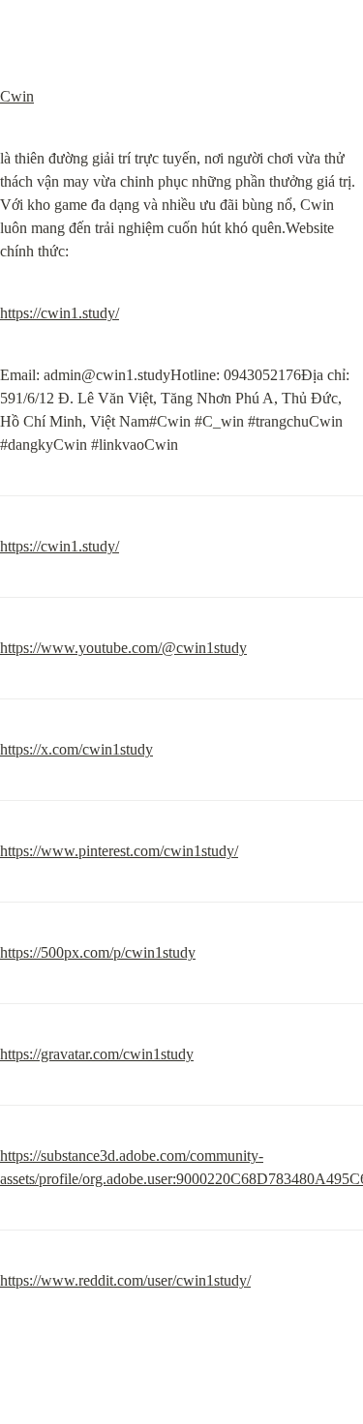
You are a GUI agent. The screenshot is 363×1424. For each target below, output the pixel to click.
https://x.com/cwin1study (76, 749)
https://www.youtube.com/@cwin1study (123, 647)
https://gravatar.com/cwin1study (97, 1054)
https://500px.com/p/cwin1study (98, 952)
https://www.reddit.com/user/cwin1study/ (125, 1280)
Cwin (17, 96)
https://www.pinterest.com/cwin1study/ (119, 851)
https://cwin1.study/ (59, 313)
